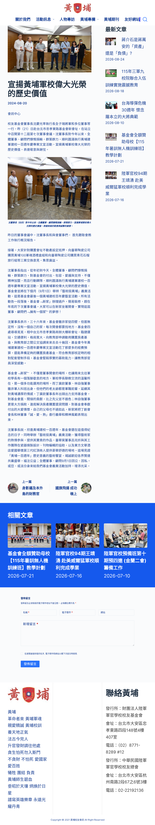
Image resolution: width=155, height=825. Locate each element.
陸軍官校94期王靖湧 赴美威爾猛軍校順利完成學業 (77, 561)
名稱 (26, 612)
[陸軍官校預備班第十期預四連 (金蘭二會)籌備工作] (125, 535)
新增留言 (30, 624)
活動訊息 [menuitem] (43, 19)
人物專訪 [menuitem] (67, 19)
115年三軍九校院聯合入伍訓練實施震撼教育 (125, 78)
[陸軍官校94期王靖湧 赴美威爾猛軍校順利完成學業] (111, 175)
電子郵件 (67, 612)
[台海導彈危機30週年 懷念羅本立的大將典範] (111, 105)
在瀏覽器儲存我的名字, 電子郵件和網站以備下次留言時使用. (51, 653)
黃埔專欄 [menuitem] (87, 19)
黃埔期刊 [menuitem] (111, 19)
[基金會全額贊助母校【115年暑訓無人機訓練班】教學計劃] (111, 137)
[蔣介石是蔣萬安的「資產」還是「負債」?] (110, 41)
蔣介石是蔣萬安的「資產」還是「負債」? (125, 46)
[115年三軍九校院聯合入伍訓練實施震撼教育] (111, 73)
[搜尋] (143, 19)
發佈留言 (30, 664)
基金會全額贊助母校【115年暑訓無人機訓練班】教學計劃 (29, 561)
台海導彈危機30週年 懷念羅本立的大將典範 (125, 110)
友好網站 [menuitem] (132, 19)
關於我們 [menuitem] (22, 19)
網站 (103, 612)
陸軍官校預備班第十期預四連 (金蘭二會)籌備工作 (125, 561)
